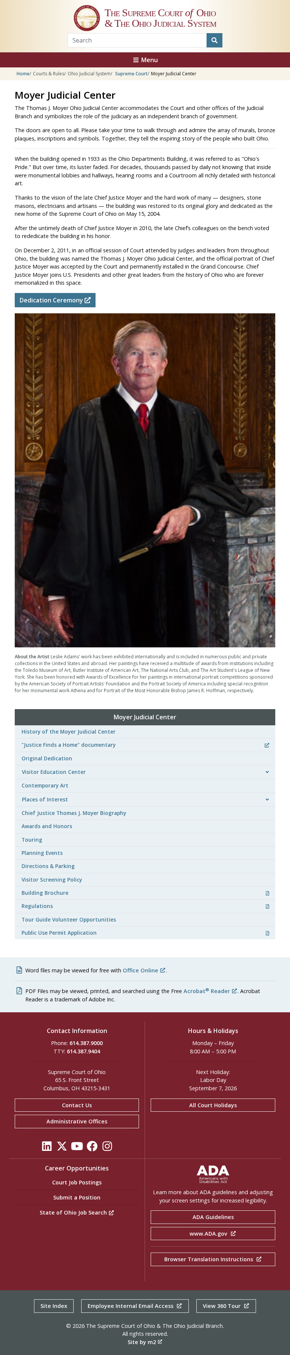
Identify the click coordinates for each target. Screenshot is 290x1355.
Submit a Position (76, 1197)
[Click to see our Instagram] (107, 1148)
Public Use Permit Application (59, 932)
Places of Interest (45, 799)
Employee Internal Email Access (131, 1305)
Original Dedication (47, 758)
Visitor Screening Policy (52, 879)
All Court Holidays (213, 1105)
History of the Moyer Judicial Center (69, 731)
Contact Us (77, 1105)
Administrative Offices (76, 1121)
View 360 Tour (222, 1305)
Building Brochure (45, 892)
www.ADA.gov (209, 1233)
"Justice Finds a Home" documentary (69, 744)
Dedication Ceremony (52, 300)
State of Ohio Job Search (74, 1212)
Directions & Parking (48, 866)
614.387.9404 (83, 1051)
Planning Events (42, 852)
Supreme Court (131, 73)
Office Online (140, 970)
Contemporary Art (45, 785)
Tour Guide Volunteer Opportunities (69, 919)
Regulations (37, 905)
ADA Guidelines (213, 1217)
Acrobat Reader (207, 991)
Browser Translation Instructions (209, 1259)
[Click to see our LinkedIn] (47, 1148)
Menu (149, 60)
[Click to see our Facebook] (92, 1148)
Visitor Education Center (54, 771)
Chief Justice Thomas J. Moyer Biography (74, 812)
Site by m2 (142, 1342)
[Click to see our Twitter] (62, 1148)
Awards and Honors (47, 826)
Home (23, 73)
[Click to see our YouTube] (77, 1148)
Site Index (53, 1305)
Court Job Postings (77, 1182)
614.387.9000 (86, 1043)
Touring (32, 839)
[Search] (214, 40)
